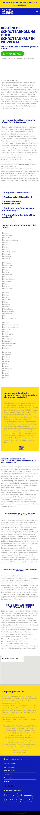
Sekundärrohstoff (10, 705)
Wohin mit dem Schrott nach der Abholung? (18, 209)
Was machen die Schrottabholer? (11, 202)
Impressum (8, 778)
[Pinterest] (5, 787)
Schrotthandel (10, 136)
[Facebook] (8, 787)
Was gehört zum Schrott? (17, 192)
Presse (6, 781)
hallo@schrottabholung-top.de (17, 2)
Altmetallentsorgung (11, 155)
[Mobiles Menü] (37, 11)
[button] (20, 192)
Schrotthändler (15, 438)
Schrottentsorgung (23, 103)
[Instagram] (12, 787)
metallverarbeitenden (13, 717)
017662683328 (20, 5)
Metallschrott (11, 407)
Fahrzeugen (27, 710)
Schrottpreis (10, 483)
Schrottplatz (8, 774)
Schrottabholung (10, 763)
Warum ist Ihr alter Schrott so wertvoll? (18, 216)
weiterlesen (10, 722)
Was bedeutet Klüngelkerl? (18, 197)
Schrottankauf (9, 767)
